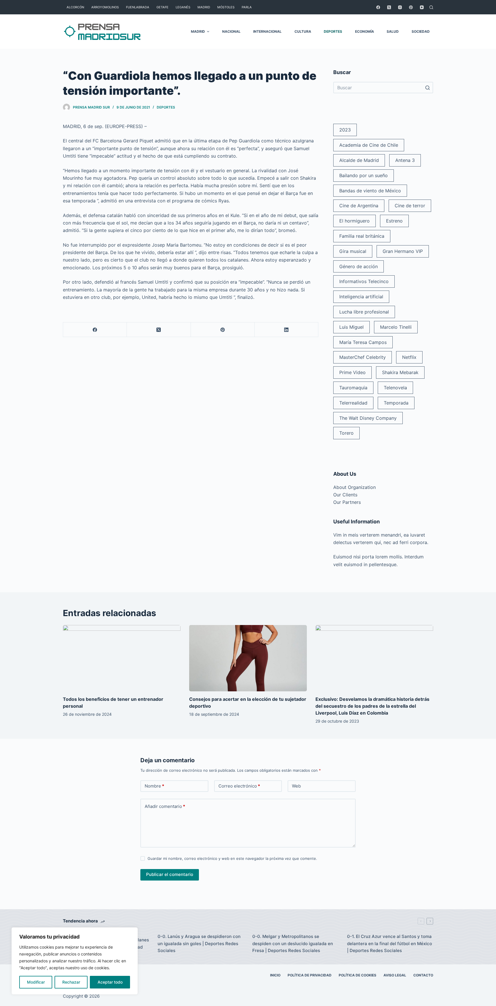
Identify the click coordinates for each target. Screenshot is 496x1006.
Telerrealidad (353, 403)
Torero (346, 433)
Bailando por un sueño (363, 175)
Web (296, 786)
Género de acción (358, 266)
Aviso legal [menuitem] (394, 975)
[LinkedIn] (286, 329)
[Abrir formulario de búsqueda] (431, 7)
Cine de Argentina (358, 205)
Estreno (394, 221)
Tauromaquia (353, 387)
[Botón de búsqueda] (427, 87)
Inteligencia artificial (361, 296)
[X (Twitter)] (389, 7)
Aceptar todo (110, 982)
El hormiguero (354, 221)
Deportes (166, 107)
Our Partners (347, 502)
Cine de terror (410, 205)
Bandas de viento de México (370, 191)
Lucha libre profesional (364, 312)
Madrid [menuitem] (203, 7)
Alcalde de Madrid (359, 160)
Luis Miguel (351, 327)
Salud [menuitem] (393, 31)
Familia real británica (361, 236)
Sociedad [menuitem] (421, 31)
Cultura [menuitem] (302, 31)
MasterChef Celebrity (362, 357)
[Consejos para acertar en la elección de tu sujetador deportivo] (248, 658)
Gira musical (352, 251)
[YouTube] (422, 7)
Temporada (396, 403)
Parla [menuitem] (247, 7)
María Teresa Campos (363, 342)
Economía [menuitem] (364, 31)
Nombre (154, 786)
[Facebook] (378, 7)
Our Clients (345, 495)
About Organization (354, 487)
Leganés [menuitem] (183, 7)
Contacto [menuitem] (423, 975)
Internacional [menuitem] (267, 31)
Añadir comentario (165, 806)
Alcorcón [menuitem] (75, 7)
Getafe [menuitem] (162, 7)
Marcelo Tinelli (396, 327)
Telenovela (395, 387)
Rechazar (71, 982)
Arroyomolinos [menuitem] (105, 7)
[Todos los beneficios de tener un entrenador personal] (122, 658)
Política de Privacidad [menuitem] (310, 975)
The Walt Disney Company (368, 418)
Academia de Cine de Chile (368, 145)
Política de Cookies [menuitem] (357, 975)
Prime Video (352, 372)
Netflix (409, 357)
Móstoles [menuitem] (226, 7)
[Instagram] (400, 7)
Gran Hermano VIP (403, 251)
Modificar (36, 982)
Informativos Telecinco (364, 281)
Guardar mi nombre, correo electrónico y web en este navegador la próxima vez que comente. (232, 858)
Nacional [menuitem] (231, 31)
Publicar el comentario (169, 874)
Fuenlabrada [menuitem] (137, 7)
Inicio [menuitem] (275, 975)
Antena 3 (405, 160)
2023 (345, 130)
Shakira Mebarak (400, 372)
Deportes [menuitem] (333, 31)
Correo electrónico (239, 786)
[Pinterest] (411, 7)
